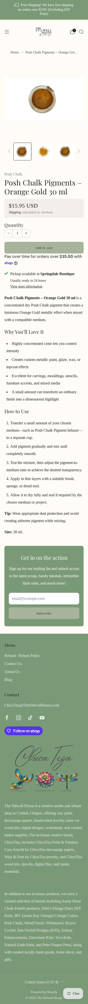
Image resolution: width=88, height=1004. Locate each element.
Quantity (14, 225)
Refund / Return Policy (22, 656)
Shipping (15, 212)
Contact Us (13, 664)
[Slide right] (78, 151)
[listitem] (44, 10)
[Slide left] (10, 151)
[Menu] (6, 31)
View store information (26, 286)
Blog (8, 680)
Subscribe (44, 613)
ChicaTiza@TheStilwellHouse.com (31, 705)
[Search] (81, 31)
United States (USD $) (41, 981)
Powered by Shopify (44, 992)
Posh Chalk (13, 174)
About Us (12, 672)
